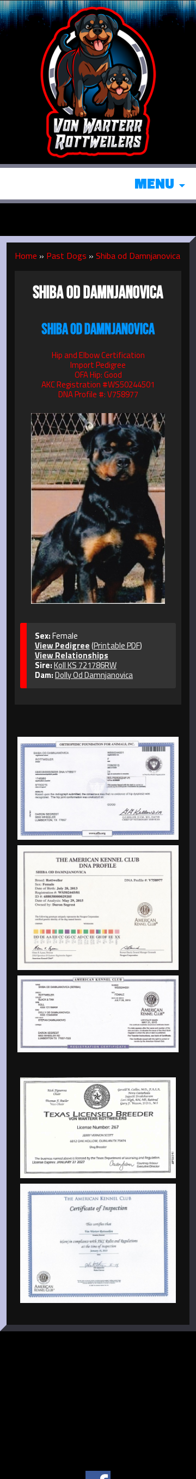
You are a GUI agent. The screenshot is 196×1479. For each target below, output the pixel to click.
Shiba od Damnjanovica (138, 255)
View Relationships (71, 655)
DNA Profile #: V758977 (98, 394)
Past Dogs (66, 255)
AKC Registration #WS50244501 (98, 384)
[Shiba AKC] (98, 1014)
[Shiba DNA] (98, 908)
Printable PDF (117, 645)
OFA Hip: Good (98, 374)
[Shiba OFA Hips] (98, 788)
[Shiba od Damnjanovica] (98, 503)
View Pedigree (62, 645)
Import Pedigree (98, 365)
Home (26, 255)
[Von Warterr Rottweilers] (98, 81)
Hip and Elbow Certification (98, 355)
